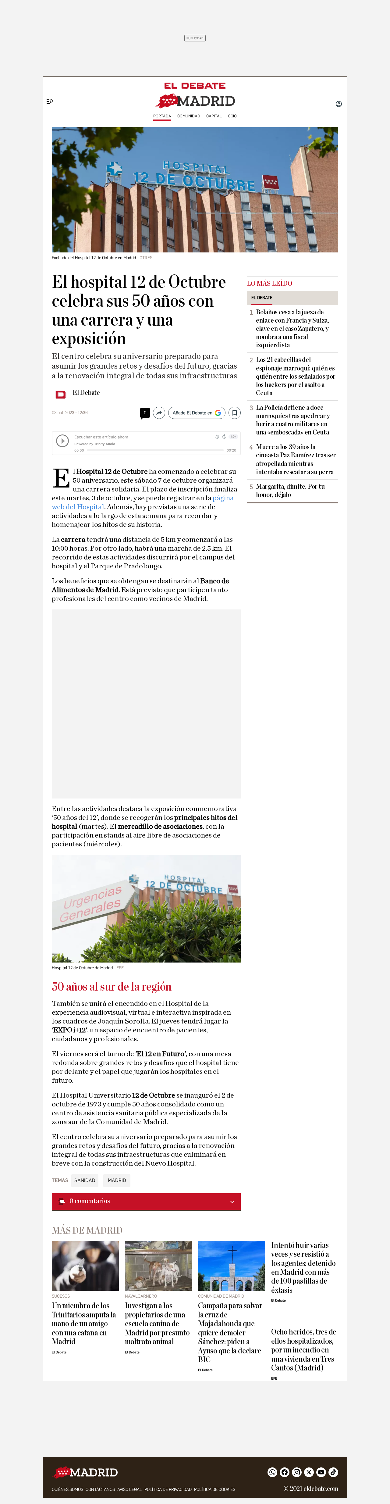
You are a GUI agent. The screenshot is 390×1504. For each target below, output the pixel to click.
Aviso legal (129, 1489)
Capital (214, 116)
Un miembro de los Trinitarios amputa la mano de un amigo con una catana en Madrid (84, 1324)
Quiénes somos (67, 1489)
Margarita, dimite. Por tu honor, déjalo (290, 490)
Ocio (232, 116)
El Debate (86, 392)
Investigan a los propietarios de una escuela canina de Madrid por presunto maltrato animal (157, 1324)
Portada (162, 116)
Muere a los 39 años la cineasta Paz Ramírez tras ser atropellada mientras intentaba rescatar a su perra (296, 459)
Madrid (117, 1180)
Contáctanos (100, 1489)
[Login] (338, 104)
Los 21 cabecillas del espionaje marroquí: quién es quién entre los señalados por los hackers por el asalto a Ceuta (295, 376)
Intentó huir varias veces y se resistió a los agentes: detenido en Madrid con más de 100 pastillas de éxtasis (303, 1267)
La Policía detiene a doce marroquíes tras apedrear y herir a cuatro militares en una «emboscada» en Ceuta (293, 420)
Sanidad (84, 1180)
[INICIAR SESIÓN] (338, 104)
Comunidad (188, 116)
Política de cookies (214, 1489)
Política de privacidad (168, 1489)
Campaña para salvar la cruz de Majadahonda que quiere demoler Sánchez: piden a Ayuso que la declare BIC (230, 1333)
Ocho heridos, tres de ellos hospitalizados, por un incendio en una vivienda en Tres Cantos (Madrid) (303, 1350)
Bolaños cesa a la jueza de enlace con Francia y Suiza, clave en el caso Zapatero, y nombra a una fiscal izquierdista (292, 329)
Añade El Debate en (192, 413)
